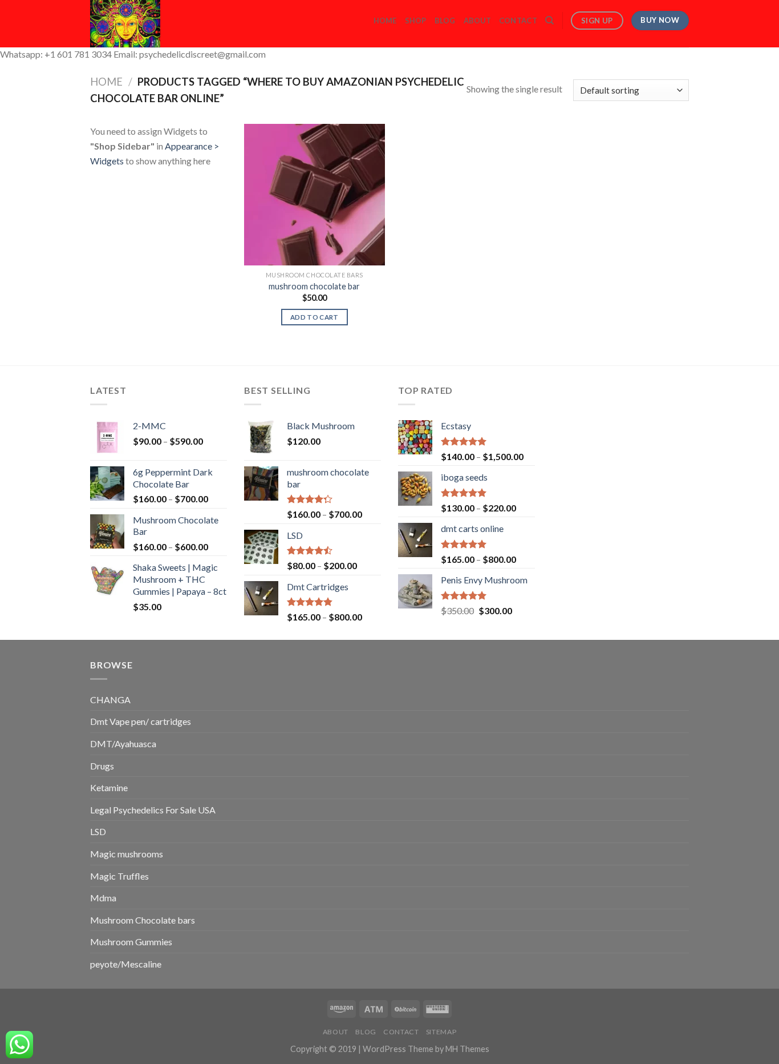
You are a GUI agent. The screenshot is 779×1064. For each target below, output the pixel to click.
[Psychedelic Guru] (156, 23)
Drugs (102, 765)
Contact (518, 20)
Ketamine (109, 787)
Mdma (103, 897)
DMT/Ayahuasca (123, 743)
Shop (416, 20)
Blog (445, 20)
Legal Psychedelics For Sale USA (153, 809)
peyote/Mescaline (125, 963)
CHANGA (110, 699)
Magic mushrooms (126, 853)
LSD (98, 831)
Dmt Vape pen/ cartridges (140, 721)
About (477, 20)
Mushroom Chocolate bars (142, 919)
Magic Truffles (119, 875)
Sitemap (441, 1031)
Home (385, 20)
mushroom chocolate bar (314, 286)
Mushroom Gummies (131, 941)
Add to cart (314, 317)
